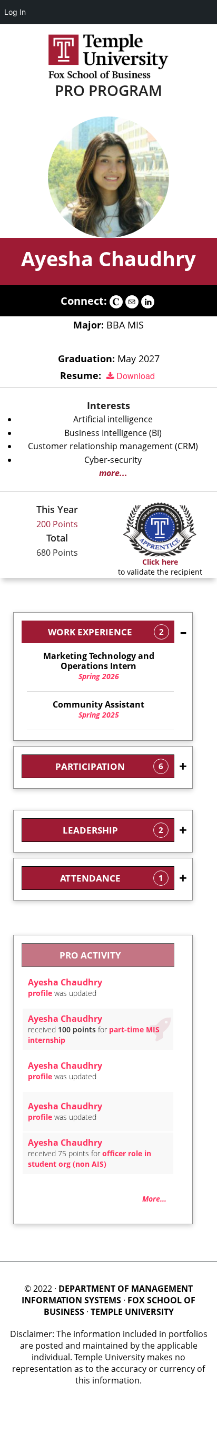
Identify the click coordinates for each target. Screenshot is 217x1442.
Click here (160, 562)
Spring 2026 (98, 666)
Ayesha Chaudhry (108, 258)
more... (113, 473)
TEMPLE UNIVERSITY (132, 1312)
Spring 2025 (98, 710)
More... (154, 1199)
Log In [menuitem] (15, 11)
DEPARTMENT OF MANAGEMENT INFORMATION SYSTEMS (107, 1294)
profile (40, 993)
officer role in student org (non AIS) (89, 1158)
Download (134, 376)
